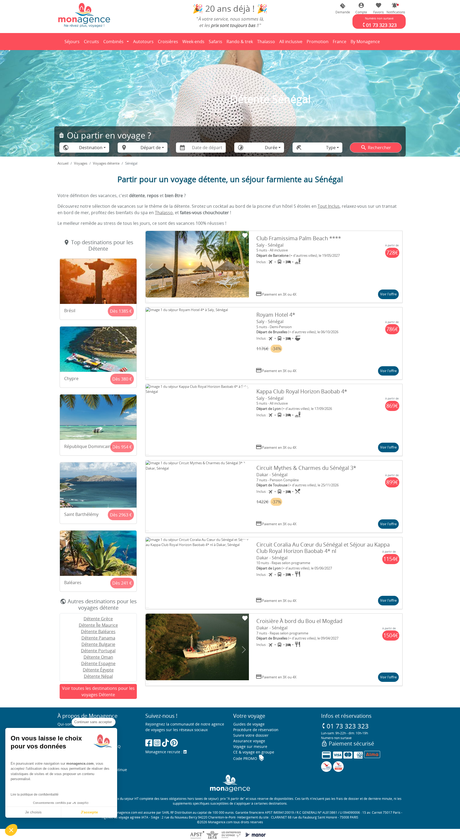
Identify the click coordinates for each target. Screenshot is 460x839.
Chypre (71, 378)
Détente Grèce (98, 619)
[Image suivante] (244, 267)
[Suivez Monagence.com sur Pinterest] (174, 742)
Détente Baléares (98, 631)
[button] (394, 8)
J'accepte (89, 812)
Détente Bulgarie (98, 644)
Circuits (91, 41)
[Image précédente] (150, 267)
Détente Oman (98, 657)
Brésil (69, 310)
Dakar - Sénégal (272, 475)
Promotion (317, 43)
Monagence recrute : (164, 751)
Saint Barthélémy (81, 514)
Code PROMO (249, 758)
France (340, 43)
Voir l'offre (388, 294)
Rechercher (375, 147)
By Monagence (366, 43)
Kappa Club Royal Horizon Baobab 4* (301, 391)
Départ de (151, 147)
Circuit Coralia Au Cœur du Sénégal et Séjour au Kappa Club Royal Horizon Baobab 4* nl (323, 548)
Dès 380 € (122, 379)
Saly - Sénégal (270, 245)
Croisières (168, 41)
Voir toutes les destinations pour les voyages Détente (98, 691)
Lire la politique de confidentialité (35, 794)
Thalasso (267, 43)
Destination (90, 147)
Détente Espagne (98, 663)
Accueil (63, 163)
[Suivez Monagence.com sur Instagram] (157, 742)
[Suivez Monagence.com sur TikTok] (165, 742)
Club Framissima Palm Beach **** (298, 238)
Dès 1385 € (121, 311)
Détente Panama (98, 638)
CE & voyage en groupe (253, 752)
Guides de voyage (249, 724)
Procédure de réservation (255, 729)
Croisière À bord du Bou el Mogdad (299, 621)
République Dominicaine (88, 446)
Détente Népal (98, 676)
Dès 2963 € (121, 515)
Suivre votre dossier (251, 735)
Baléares (72, 582)
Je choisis (33, 812)
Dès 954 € (122, 447)
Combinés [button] (113, 41)
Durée (271, 147)
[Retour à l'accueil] (84, 15)
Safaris (216, 43)
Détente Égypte (98, 670)
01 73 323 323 (345, 726)
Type (331, 147)
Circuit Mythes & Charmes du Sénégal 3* (306, 467)
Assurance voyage (249, 740)
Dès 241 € (122, 583)
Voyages (80, 163)
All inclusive (292, 43)
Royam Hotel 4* (275, 314)
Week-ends (193, 41)
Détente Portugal (98, 651)
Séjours (73, 43)
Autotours (143, 41)
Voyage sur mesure (250, 746)
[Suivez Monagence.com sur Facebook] (148, 742)
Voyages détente (106, 163)
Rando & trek (240, 43)
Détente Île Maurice (98, 625)
